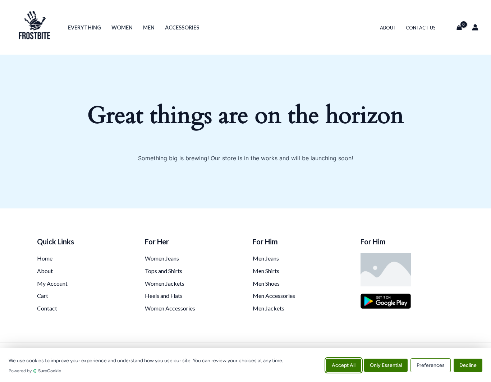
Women (122, 27)
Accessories (182, 27)
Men (149, 27)
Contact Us (421, 28)
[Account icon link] (475, 27)
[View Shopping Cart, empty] (456, 27)
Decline (468, 365)
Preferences (431, 365)
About (388, 28)
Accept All (343, 365)
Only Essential (386, 365)
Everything (84, 27)
